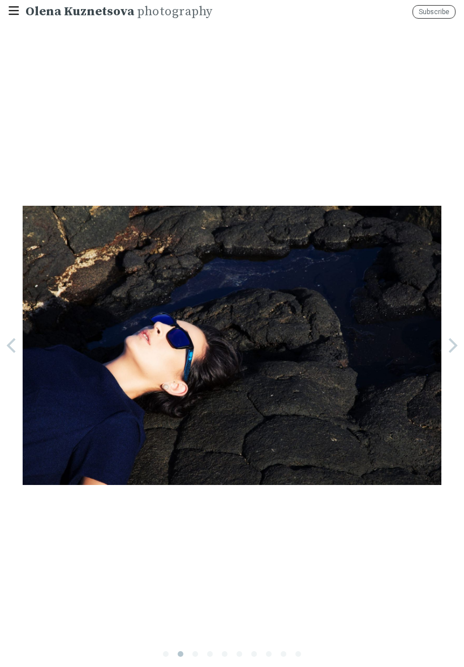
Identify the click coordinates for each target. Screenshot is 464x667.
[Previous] (12, 345)
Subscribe (434, 12)
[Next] (451, 345)
